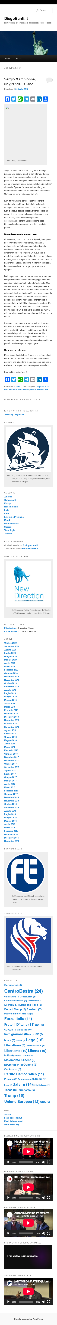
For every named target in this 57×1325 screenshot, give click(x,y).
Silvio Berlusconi (41, 1085)
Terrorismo (26, 1090)
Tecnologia (9, 530)
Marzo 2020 (9, 666)
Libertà (37, 1050)
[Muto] (43, 1162)
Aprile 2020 (9, 662)
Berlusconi (13, 985)
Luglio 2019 (10, 693)
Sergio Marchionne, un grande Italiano (20, 81)
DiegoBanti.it (16, 18)
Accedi (7, 1114)
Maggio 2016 (10, 820)
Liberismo (15, 1050)
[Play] (8, 1162)
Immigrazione (16, 1034)
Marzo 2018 (9, 746)
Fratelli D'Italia (19, 1024)
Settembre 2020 (11, 646)
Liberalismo (14, 1045)
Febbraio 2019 (11, 710)
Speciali (8, 526)
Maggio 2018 (10, 740)
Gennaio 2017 (11, 793)
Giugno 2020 (10, 656)
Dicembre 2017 (11, 757)
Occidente (12, 1069)
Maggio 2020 (10, 659)
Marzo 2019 (9, 706)
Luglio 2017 (10, 773)
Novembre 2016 (11, 800)
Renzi (40, 1079)
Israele (20, 1040)
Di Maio (11, 1005)
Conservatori (27, 996)
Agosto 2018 (10, 730)
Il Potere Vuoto (10, 631)
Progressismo (26, 1079)
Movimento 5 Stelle (19, 1060)
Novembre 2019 (11, 679)
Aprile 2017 (9, 783)
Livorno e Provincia (14, 516)
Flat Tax (27, 1013)
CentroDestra (23, 990)
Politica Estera (11, 523)
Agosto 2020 (10, 649)
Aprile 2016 (9, 824)
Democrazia (35, 1000)
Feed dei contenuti (13, 1117)
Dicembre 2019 (11, 676)
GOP (39, 1025)
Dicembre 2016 (11, 797)
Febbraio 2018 (11, 750)
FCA (47, 386)
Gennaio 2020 (11, 673)
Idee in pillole (11, 506)
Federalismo (12, 1013)
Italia (18, 386)
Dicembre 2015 (11, 837)
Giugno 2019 (10, 696)
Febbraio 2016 (11, 830)
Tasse (10, 1090)
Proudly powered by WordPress (28, 1319)
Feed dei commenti (13, 1121)
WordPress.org (11, 1124)
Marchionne (23, 389)
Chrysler (40, 386)
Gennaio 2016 (11, 834)
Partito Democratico (24, 1073)
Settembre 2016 (11, 807)
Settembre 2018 (11, 726)
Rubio (8, 1085)
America (8, 496)
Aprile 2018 (9, 743)
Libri (6, 513)
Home (7, 58)
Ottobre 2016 (10, 803)
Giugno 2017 (10, 777)
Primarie (10, 1079)
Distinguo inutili (30, 545)
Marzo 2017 (9, 787)
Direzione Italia (30, 1005)
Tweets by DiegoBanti (14, 414)
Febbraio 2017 (11, 790)
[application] (28, 1151)
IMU (31, 1034)
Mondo (7, 520)
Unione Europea (22, 1101)
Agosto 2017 (10, 770)
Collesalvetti (10, 499)
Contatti (18, 58)
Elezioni (34, 1009)
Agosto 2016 (10, 810)
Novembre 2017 (11, 760)
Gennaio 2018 (11, 753)
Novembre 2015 (11, 840)
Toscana (8, 533)
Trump (14, 1095)
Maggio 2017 (10, 780)
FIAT (6, 389)
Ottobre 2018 (10, 723)
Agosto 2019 (10, 689)
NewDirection (13, 1064)
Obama (30, 1064)
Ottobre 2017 (10, 763)
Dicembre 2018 (11, 716)
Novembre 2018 (11, 720)
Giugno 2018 (10, 736)
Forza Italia (18, 1018)
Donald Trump (15, 1009)
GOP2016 (10, 1029)
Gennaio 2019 (11, 713)
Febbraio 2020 (11, 669)
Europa (7, 503)
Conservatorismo (15, 1000)
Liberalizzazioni (35, 1045)
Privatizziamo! (10, 628)
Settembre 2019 (11, 686)
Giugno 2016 (10, 817)
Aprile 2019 (9, 703)
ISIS (39, 1034)
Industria (13, 389)
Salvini (23, 1084)
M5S (9, 1055)
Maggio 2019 (10, 700)
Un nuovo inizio (30, 548)
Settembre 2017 (11, 767)
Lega (35, 1040)
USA (45, 1102)
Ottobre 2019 (10, 683)
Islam (9, 1040)
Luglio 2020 (10, 652)
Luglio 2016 (10, 814)
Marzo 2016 (9, 827)
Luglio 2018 (10, 733)
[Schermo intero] (48, 1162)
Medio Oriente (23, 1055)
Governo (24, 1029)
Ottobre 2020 (10, 642)
